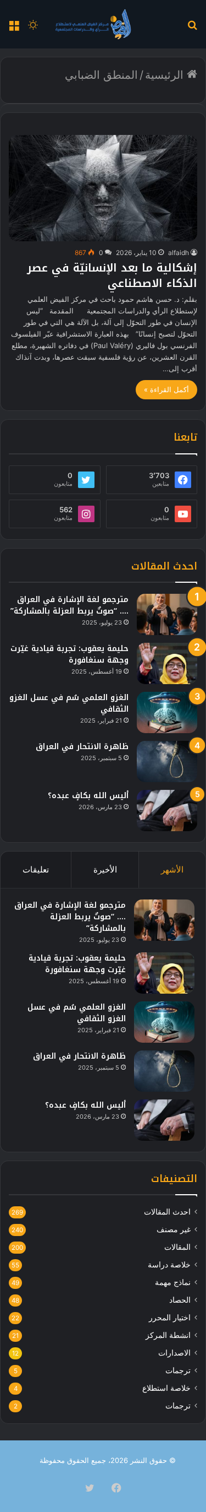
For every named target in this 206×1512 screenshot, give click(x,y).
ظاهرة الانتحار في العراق (82, 746)
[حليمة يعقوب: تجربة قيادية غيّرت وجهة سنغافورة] (167, 663)
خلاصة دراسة (169, 1264)
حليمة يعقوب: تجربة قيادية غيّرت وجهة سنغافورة (69, 654)
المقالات (177, 1247)
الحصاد (180, 1300)
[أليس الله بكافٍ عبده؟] (167, 810)
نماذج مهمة (173, 1282)
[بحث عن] (192, 28)
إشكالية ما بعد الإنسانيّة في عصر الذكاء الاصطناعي (112, 275)
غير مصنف (174, 1229)
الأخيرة (105, 869)
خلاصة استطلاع (166, 1388)
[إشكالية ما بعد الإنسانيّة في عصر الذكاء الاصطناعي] (103, 188)
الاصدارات (174, 1352)
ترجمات (178, 1370)
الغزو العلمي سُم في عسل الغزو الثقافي (69, 703)
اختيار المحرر (170, 1317)
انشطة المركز (168, 1335)
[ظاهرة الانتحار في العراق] (167, 761)
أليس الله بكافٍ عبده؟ (88, 795)
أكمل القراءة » (166, 389)
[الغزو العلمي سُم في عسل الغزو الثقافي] (167, 712)
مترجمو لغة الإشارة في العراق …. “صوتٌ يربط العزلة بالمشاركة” (69, 605)
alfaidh (178, 252)
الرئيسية (166, 75)
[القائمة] (13, 28)
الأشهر (172, 869)
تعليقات (36, 869)
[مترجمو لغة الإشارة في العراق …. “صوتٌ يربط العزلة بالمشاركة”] (167, 614)
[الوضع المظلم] (32, 28)
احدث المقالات (167, 1211)
